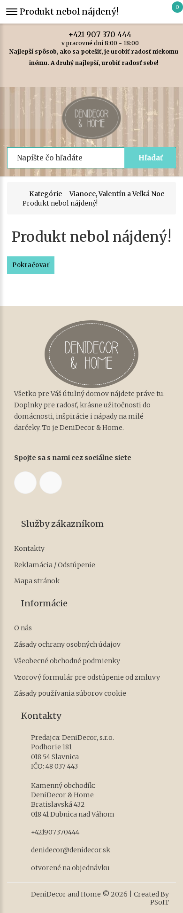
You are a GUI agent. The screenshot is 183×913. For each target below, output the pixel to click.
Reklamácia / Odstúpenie (54, 565)
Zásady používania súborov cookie (70, 694)
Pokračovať (30, 265)
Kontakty (29, 549)
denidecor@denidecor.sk (70, 850)
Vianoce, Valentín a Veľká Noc (116, 194)
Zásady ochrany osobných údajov (67, 645)
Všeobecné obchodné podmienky (67, 661)
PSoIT (159, 902)
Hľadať (150, 157)
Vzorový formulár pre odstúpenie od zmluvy (87, 678)
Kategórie (45, 194)
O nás (23, 628)
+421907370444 (55, 832)
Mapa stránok (37, 581)
